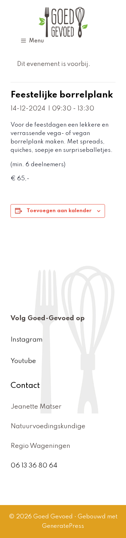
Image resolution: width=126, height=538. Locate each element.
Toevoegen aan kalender (59, 210)
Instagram (26, 339)
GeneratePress (63, 526)
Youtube (23, 361)
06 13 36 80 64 (33, 465)
